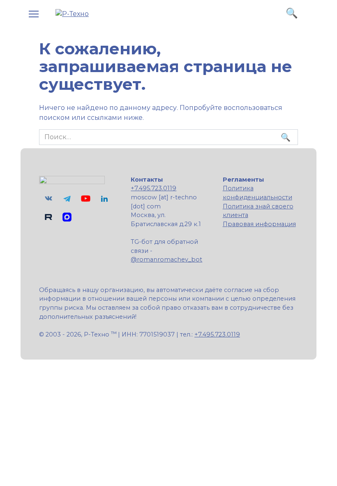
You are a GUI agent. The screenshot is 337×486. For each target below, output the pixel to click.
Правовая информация (259, 224)
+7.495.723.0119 (153, 188)
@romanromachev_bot (166, 259)
